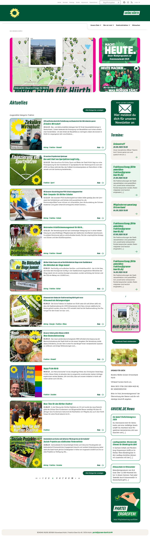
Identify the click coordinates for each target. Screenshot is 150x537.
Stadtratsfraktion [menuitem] (122, 25)
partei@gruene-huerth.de (102, 532)
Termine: (117, 135)
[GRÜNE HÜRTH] (14, 13)
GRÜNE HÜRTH (131, 13)
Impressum (84, 2)
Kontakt (65, 2)
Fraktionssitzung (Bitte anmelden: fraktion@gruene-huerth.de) (124, 170)
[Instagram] (128, 2)
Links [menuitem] (136, 2)
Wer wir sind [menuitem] (107, 25)
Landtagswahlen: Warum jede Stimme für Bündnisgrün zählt (125, 443)
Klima (65, 324)
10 (72, 478)
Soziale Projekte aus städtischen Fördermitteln (63, 441)
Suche (78, 2)
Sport (52, 183)
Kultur (58, 289)
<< (36, 478)
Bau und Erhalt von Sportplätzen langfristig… (62, 159)
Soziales (53, 394)
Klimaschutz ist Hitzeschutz (124, 467)
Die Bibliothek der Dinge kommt (57, 265)
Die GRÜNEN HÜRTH (16, 31)
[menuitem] (59, 2)
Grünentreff (119, 144)
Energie (52, 324)
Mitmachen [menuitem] (136, 25)
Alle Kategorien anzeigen (94, 110)
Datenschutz (93, 2)
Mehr (98, 147)
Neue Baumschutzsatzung (54, 336)
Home (59, 2)
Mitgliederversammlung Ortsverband (125, 206)
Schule (58, 218)
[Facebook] (124, 2)
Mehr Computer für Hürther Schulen (58, 194)
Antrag (46, 147)
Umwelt (59, 147)
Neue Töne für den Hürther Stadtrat (58, 404)
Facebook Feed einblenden (125, 341)
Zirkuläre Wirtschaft (52, 124)
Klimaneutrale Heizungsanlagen (57, 300)
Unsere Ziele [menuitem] (95, 25)
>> (79, 478)
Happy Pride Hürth (51, 368)
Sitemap (71, 2)
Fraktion (52, 147)
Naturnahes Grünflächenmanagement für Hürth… (63, 227)
